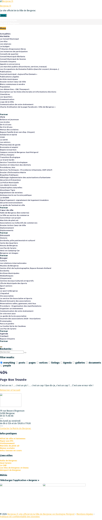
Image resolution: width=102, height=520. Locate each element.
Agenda (67, 362)
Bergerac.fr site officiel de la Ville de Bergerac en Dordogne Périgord (41, 514)
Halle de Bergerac (8, 460)
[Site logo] (6, 1)
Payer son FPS (6, 441)
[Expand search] (1, 346)
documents (94, 362)
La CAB (3, 465)
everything (9, 362)
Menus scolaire (7, 448)
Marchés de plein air (9, 446)
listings (55, 362)
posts (22, 362)
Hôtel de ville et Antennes (12, 438)
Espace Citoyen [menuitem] (8, 20)
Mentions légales (84, 514)
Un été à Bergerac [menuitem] (9, 23)
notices (43, 362)
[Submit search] (25, 352)
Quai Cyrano (5, 463)
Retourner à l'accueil (10, 390)
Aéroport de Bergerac (10, 470)
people (7, 365)
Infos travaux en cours (11, 450)
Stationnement (7, 443)
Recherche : (6, 348)
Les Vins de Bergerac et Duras (14, 468)
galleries (80, 362)
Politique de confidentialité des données (20, 516)
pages (32, 362)
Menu (3, 15)
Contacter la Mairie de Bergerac (15, 428)
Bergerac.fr (5, 6)
